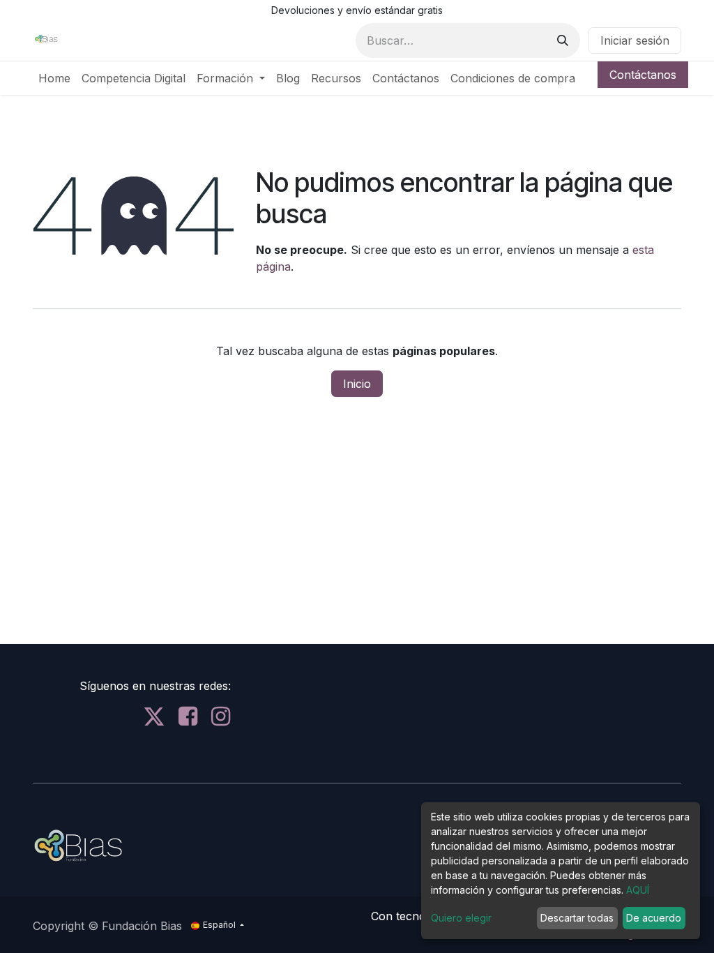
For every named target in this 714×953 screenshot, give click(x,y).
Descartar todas (577, 918)
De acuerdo (653, 918)
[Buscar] (562, 40)
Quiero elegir (461, 918)
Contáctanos (642, 75)
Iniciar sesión (634, 40)
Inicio (357, 384)
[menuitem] (54, 78)
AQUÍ (637, 890)
